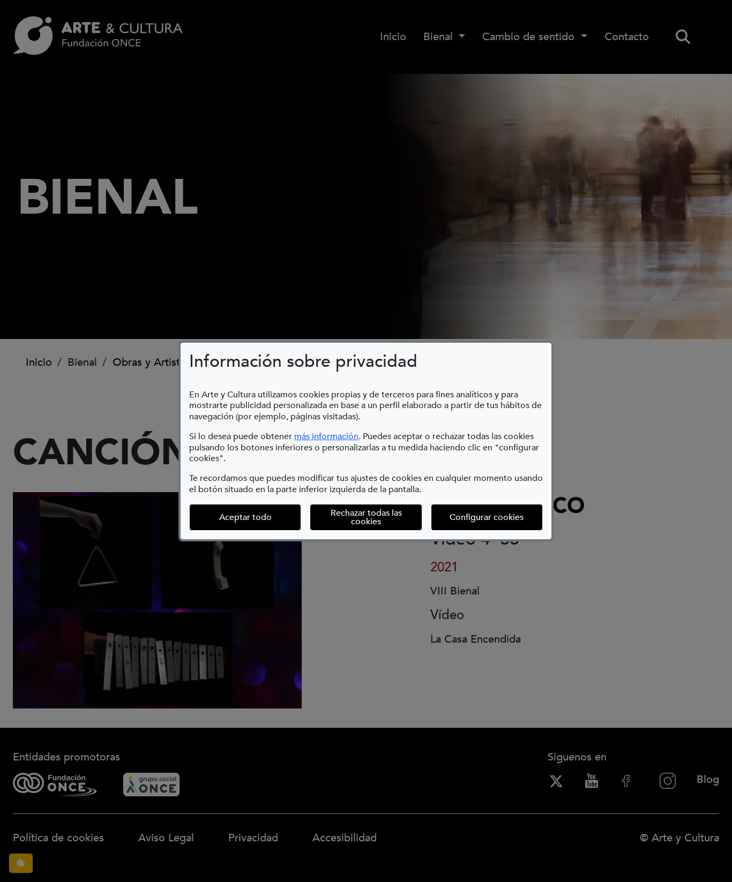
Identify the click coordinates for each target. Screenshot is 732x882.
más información (326, 436)
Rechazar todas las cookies (366, 517)
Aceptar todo (245, 517)
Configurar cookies (496, 517)
